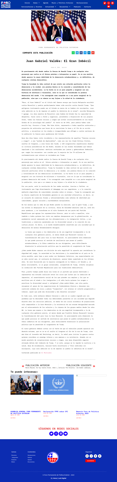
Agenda (45, 3)
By (58, 478)
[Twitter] (104, 3)
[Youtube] (108, 6)
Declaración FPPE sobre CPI (55, 411)
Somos (35, 3)
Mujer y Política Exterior (62, 3)
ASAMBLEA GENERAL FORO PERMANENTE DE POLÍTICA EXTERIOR (26, 412)
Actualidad (49, 7)
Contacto (87, 7)
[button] (73, 52)
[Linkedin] (112, 3)
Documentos (64, 7)
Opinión (64, 67)
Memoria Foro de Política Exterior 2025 (87, 412)
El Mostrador (46, 353)
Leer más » (13, 417)
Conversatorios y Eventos (31, 7)
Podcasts (77, 7)
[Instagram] (108, 3)
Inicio (27, 3)
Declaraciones (82, 3)
